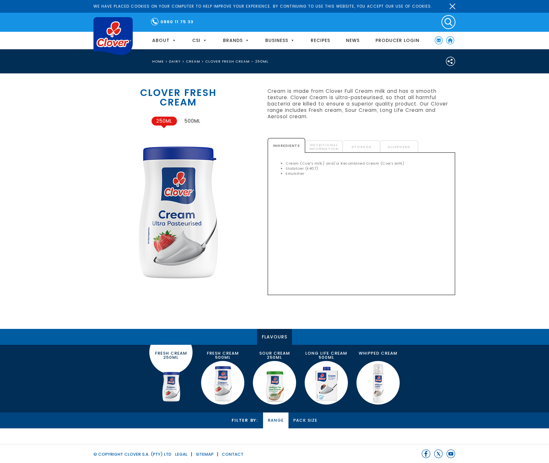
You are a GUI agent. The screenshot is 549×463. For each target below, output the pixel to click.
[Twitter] (438, 454)
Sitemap (205, 454)
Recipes (320, 40)
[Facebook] (426, 454)
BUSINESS (276, 40)
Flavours (274, 337)
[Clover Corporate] (113, 36)
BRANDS (233, 40)
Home (450, 40)
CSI (196, 40)
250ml (164, 121)
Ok (452, 6)
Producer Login (397, 40)
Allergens (399, 146)
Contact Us (438, 40)
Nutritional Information (323, 146)
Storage (361, 146)
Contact (232, 454)
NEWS (353, 40)
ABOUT (161, 40)
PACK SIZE (305, 420)
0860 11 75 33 (176, 22)
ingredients (286, 145)
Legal (181, 454)
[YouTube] (451, 454)
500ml (192, 121)
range (276, 420)
